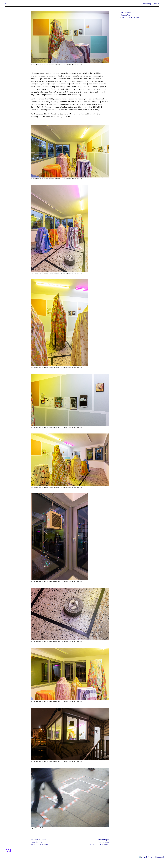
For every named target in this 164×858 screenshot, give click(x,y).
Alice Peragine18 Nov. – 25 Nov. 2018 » (99, 842)
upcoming (147, 4)
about (156, 4)
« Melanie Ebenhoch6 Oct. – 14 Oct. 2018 (39, 842)
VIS (6, 4)
